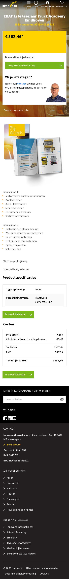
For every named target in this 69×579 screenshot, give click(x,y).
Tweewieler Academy (18, 542)
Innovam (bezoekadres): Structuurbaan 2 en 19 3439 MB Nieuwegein (32, 437)
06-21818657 (12, 91)
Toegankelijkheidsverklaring (19, 573)
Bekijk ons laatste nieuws (21, 553)
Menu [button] (29, 6)
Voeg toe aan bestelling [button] (21, 65)
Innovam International (20, 526)
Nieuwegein (13, 499)
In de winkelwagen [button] (15, 314)
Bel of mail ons (17, 449)
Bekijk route (14, 444)
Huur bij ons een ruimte (20, 509)
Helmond (12, 488)
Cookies (44, 573)
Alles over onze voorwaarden (42, 568)
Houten (11, 493)
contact (21, 83)
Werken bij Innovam (18, 548)
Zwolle (11, 504)
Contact (36, 6)
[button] (47, 4)
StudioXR (12, 537)
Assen (10, 477)
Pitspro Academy (16, 532)
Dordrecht (12, 483)
